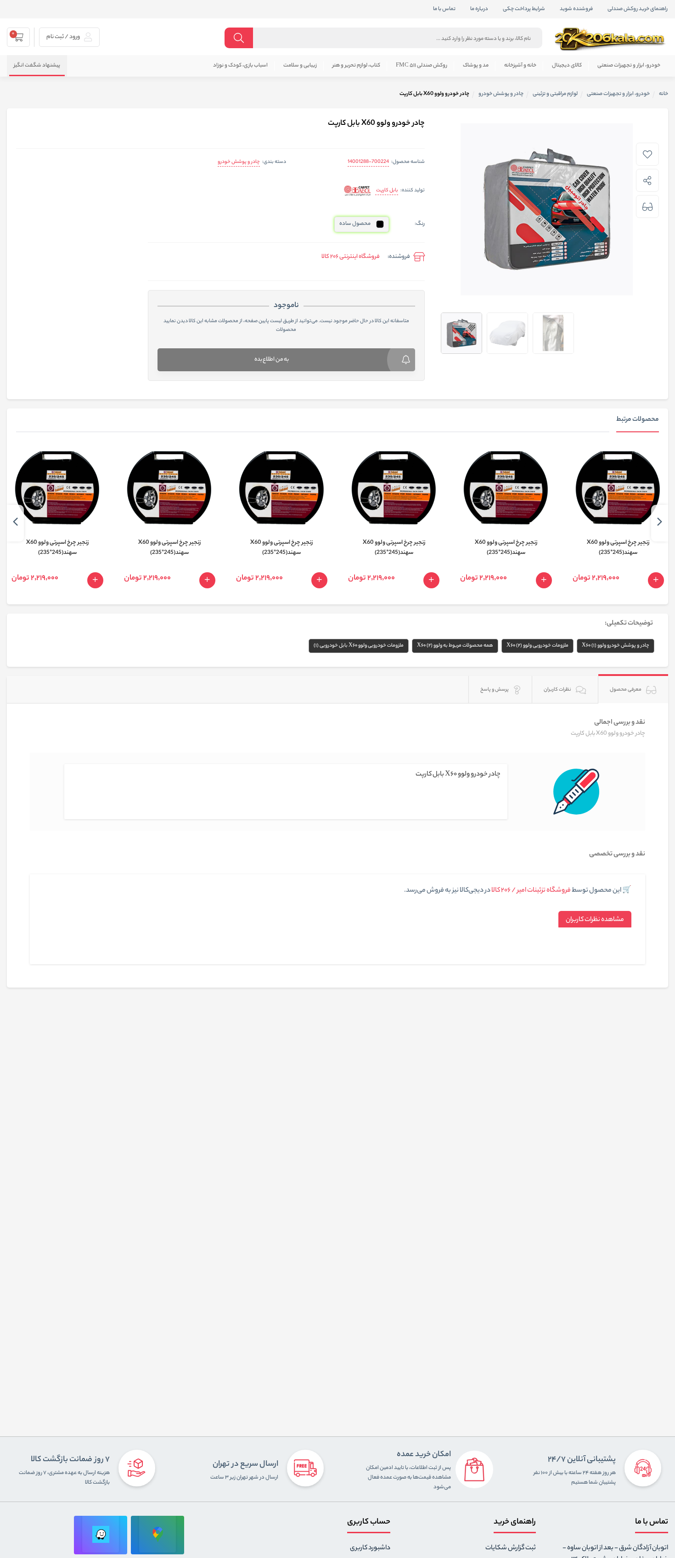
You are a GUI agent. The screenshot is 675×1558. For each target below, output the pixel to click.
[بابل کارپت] (357, 191)
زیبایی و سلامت (300, 65)
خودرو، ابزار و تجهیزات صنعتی (628, 65)
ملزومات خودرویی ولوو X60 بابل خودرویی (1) (359, 646)
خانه (663, 94)
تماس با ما (444, 9)
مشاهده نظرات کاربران (595, 920)
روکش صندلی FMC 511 (421, 65)
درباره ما (479, 9)
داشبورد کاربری (370, 1548)
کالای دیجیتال (567, 65)
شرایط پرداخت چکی (524, 9)
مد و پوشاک (476, 65)
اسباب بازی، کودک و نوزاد (240, 65)
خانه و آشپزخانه (520, 65)
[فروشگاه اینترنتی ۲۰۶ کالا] (611, 39)
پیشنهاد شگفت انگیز (37, 65)
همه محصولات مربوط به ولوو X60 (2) (455, 646)
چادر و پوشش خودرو (239, 162)
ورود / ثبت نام (63, 37)
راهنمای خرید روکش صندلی (638, 9)
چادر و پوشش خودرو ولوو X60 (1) (615, 646)
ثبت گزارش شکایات (510, 1548)
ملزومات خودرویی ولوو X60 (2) (537, 646)
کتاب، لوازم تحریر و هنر (356, 65)
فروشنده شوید (576, 9)
